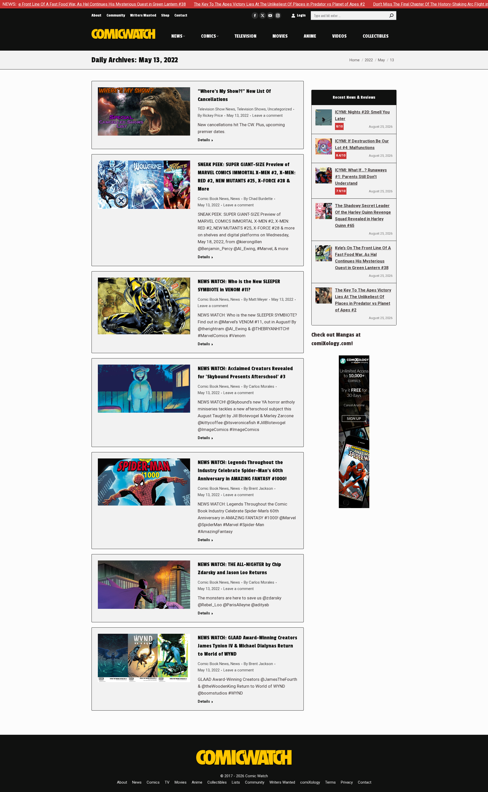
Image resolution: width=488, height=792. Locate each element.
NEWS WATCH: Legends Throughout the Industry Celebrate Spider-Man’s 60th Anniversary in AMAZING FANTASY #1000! (242, 470)
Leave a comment (267, 115)
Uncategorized (280, 109)
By (210, 115)
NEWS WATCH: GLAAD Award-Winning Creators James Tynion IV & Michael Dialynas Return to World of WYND (247, 646)
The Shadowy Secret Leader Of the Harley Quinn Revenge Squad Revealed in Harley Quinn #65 (363, 215)
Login (301, 15)
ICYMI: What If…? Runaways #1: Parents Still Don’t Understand (361, 177)
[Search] (391, 15)
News (235, 198)
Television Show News (216, 109)
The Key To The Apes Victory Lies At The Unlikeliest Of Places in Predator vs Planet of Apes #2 (238, 4)
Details (204, 140)
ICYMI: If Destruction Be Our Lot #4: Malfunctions (362, 144)
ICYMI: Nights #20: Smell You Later (362, 115)
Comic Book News (213, 198)
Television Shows (251, 109)
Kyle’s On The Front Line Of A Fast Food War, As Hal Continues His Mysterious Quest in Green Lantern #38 (363, 258)
